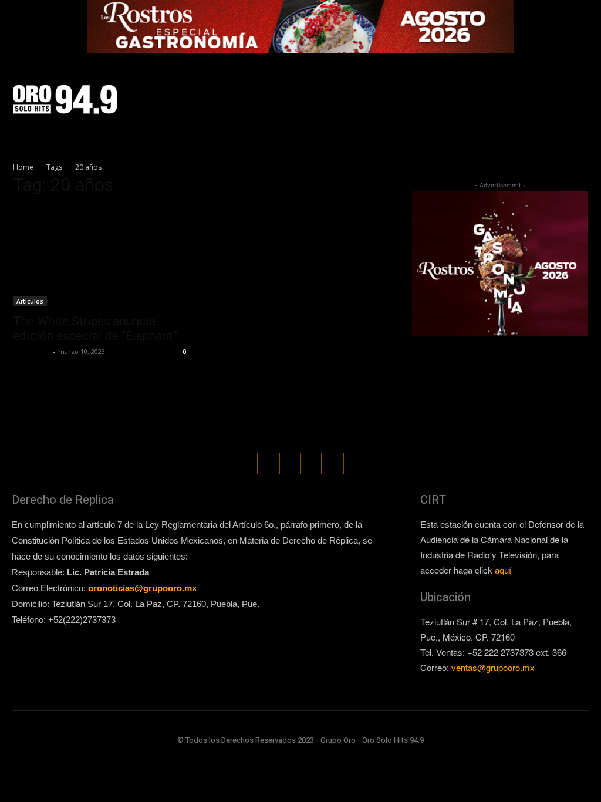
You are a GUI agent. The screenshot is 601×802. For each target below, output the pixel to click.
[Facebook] (493, 89)
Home (23, 167)
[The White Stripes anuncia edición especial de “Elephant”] (101, 256)
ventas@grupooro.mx (493, 667)
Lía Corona (31, 351)
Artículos (29, 301)
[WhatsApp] (576, 89)
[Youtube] (582, 109)
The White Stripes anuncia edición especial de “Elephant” (95, 328)
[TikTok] (534, 89)
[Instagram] (514, 89)
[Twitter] (555, 89)
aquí (503, 570)
